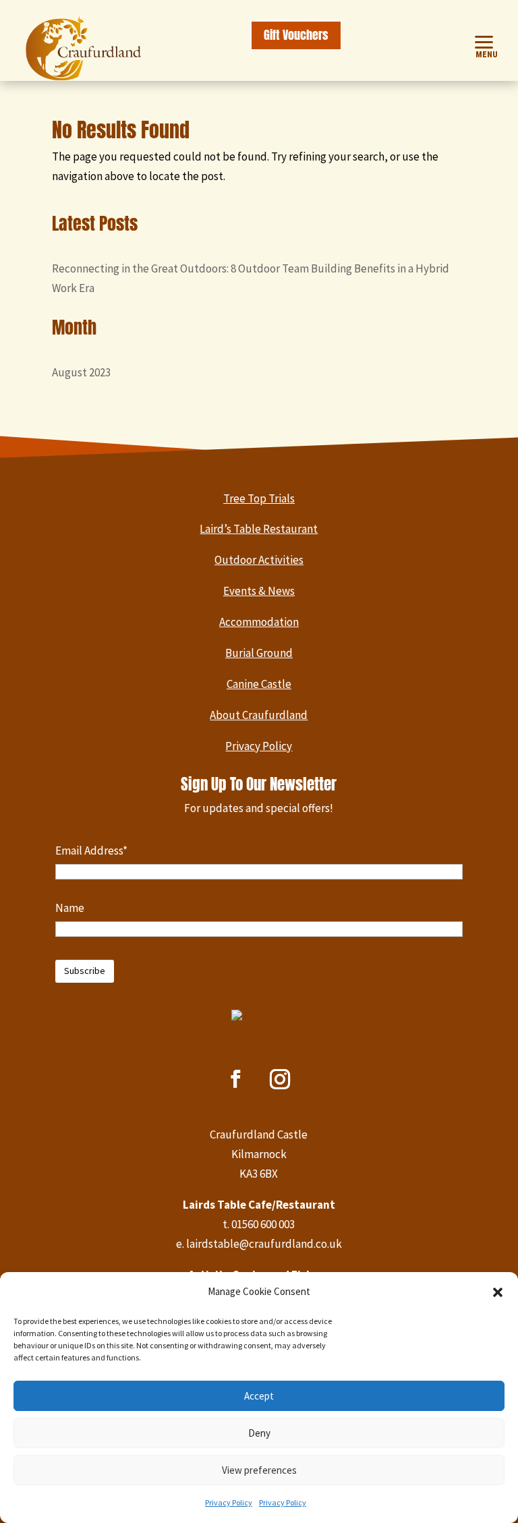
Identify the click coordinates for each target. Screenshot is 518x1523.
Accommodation (259, 621)
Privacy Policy (228, 1502)
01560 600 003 (263, 1224)
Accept (259, 1395)
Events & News (259, 590)
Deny (259, 1433)
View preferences (259, 1470)
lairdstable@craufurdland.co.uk (264, 1243)
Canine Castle (259, 684)
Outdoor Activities (259, 559)
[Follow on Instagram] (280, 1079)
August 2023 (81, 372)
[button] (498, 1292)
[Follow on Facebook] (236, 1079)
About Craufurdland (259, 715)
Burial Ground (259, 652)
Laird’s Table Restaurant (259, 528)
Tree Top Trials (259, 498)
